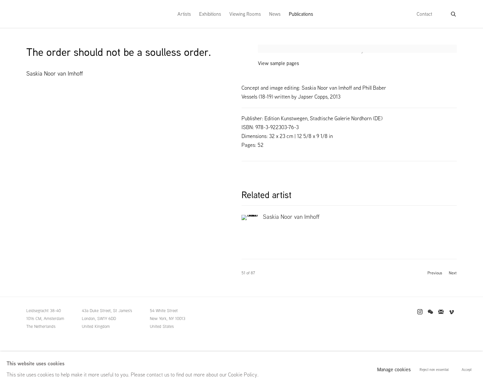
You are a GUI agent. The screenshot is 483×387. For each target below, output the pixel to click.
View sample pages (278, 63)
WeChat (430, 312)
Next (453, 273)
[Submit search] (454, 13)
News (275, 14)
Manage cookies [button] (394, 369)
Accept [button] (467, 369)
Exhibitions (210, 14)
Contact (424, 14)
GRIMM (39, 14)
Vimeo (451, 312)
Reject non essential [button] (434, 369)
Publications (301, 14)
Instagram (420, 312)
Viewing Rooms (245, 14)
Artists (184, 14)
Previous (434, 273)
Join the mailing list (441, 312)
